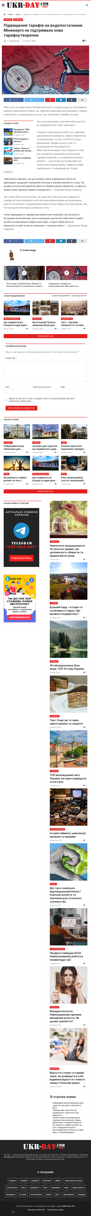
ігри (45, 1187)
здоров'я (34, 1187)
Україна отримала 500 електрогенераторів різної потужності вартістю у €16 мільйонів (24, 159)
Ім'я (7, 387)
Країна (18, 14)
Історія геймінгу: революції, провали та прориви (68, 835)
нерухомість (78, 1187)
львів (48, 1194)
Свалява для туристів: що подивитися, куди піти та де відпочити (45, 447)
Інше (64, 442)
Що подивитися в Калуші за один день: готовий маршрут (15, 324)
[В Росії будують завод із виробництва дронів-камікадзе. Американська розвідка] (8, 141)
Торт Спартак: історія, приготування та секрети (66, 722)
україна (35, 1180)
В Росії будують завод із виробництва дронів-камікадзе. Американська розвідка (22, 140)
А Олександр (28, 250)
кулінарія (55, 1187)
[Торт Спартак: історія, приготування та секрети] (68, 694)
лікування (10, 1194)
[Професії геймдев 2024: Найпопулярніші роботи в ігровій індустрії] (68, 926)
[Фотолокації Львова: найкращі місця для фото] (45, 308)
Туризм (36, 442)
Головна (8, 442)
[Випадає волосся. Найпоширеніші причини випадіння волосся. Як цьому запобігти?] (68, 985)
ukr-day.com (9, 1157)
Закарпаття (67, 318)
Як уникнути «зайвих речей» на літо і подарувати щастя (15, 479)
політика (47, 1180)
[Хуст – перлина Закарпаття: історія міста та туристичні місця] (74, 308)
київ (66, 1187)
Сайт (62, 387)
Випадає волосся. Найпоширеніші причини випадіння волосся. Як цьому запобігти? (65, 1016)
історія (23, 1194)
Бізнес (53, 884)
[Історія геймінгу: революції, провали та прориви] (68, 807)
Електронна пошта (42, 387)
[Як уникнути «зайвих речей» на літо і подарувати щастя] (17, 463)
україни (81, 1194)
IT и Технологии (57, 829)
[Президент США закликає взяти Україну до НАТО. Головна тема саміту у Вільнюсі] (8, 132)
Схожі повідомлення (61, 296)
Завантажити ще (45, 336)
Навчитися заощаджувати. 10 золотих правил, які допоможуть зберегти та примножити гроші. (67, 550)
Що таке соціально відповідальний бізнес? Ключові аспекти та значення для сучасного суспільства (66, 895)
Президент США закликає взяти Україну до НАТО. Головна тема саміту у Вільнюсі (22, 130)
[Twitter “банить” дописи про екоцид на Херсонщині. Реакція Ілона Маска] (8, 151)
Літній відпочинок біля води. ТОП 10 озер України (67, 667)
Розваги (54, 661)
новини (12, 1180)
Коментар (11, 358)
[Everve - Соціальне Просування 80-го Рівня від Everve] (20, 598)
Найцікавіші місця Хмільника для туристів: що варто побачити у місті (14, 447)
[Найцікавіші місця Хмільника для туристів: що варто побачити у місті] (17, 431)
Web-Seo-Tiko (69, 1206)
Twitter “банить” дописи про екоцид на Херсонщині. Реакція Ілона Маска (23, 149)
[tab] (61, 296)
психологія (12, 1187)
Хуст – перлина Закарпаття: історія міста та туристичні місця (72, 324)
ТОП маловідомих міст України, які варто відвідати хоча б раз (68, 778)
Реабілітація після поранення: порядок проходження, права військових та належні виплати (73, 447)
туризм (23, 1180)
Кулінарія (55, 716)
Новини (10, 14)
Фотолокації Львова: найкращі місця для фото (44, 324)
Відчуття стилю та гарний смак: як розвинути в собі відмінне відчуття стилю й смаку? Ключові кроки (67, 1077)
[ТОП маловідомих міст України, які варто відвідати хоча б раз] (68, 749)
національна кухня (73, 1180)
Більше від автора (79, 296)
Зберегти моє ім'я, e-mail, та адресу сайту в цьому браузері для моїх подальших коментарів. (42, 399)
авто (23, 1187)
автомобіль (36, 1194)
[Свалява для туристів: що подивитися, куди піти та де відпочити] (45, 431)
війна (57, 1180)
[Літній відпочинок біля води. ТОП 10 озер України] (68, 639)
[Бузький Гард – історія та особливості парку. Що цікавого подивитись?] (68, 581)
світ (57, 1194)
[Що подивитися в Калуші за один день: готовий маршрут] (17, 308)
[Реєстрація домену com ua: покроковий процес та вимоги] (74, 463)
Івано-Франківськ (12, 318)
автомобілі (68, 1194)
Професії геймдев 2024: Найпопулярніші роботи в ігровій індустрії (66, 956)
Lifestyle (37, 318)
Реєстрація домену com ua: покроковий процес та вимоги (72, 479)
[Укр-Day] (29, 5)
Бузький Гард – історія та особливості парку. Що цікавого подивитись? (66, 610)
